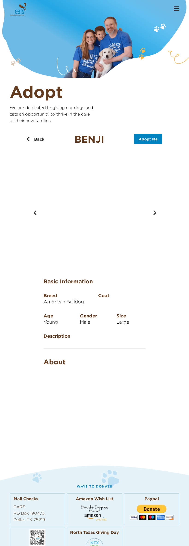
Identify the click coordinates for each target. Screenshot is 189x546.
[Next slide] (154, 212)
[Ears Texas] (18, 9)
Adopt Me (148, 139)
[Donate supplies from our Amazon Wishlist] (94, 513)
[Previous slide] (35, 212)
